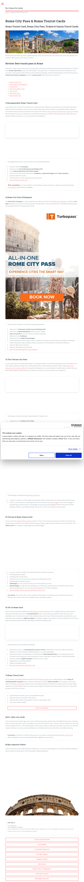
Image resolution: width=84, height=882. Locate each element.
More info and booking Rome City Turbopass (23, 349)
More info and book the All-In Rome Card (22, 665)
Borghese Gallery (42, 878)
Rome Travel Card (15, 96)
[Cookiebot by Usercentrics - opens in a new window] (73, 425)
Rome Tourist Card (15, 82)
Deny (41, 455)
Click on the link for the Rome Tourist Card (60, 111)
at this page (54, 502)
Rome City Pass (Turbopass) (18, 84)
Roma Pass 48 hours (33, 495)
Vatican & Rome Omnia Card (26, 521)
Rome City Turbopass (59, 201)
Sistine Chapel (42, 854)
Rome (7, 12)
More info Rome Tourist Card (19, 180)
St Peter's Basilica (42, 849)
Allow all (68, 455)
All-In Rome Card (15, 93)
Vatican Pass (14, 87)
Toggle (3, 4)
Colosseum (42, 844)
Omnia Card (13, 91)
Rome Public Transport (42, 869)
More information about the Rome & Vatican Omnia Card (27, 590)
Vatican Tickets (42, 874)
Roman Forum (42, 859)
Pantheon (42, 864)
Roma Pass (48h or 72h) (17, 89)
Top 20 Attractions (42, 839)
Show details (73, 449)
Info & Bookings (42, 708)
